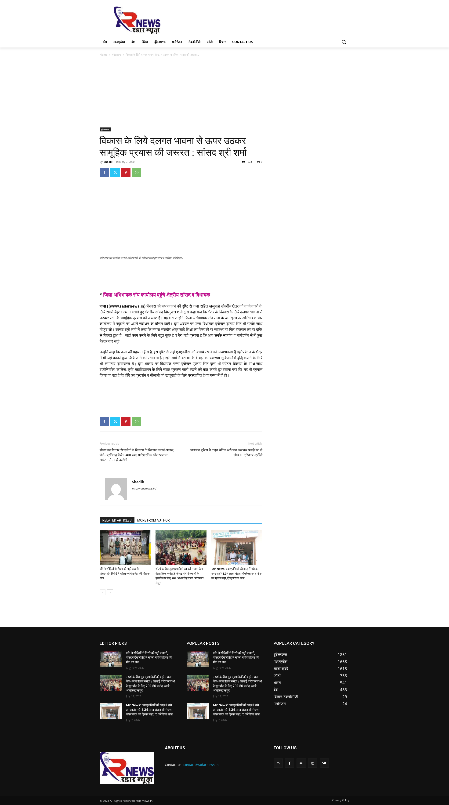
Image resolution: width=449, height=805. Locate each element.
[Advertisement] (259, 19)
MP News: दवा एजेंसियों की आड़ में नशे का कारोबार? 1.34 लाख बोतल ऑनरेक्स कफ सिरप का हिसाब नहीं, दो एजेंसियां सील (236, 573)
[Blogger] (278, 763)
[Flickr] (301, 763)
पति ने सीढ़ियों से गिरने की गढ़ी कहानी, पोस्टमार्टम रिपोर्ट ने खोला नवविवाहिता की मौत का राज (125, 573)
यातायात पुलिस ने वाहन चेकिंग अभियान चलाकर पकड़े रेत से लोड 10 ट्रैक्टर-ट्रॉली (226, 452)
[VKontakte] (324, 763)
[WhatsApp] (136, 172)
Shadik (108, 161)
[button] (343, 41)
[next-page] (110, 592)
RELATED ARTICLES (117, 520)
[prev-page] (102, 592)
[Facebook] (104, 172)
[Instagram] (312, 763)
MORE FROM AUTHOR (153, 520)
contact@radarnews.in (201, 764)
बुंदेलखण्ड (116, 55)
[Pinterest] (125, 172)
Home (104, 55)
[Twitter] (115, 172)
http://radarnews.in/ (144, 488)
